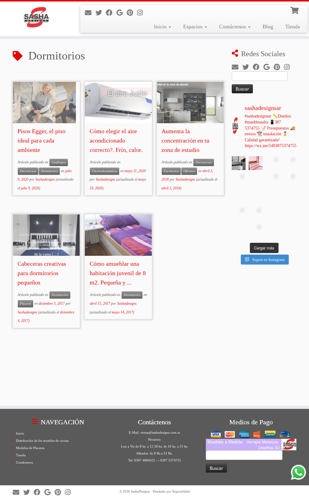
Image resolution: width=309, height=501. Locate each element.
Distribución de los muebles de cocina (42, 440)
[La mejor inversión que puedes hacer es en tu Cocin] (256, 180)
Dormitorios (49, 171)
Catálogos (59, 162)
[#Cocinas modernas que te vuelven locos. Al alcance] (289, 163)
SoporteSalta (181, 491)
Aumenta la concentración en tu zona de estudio (185, 140)
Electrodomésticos (104, 171)
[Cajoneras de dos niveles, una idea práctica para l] (272, 214)
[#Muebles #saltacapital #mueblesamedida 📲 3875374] (256, 163)
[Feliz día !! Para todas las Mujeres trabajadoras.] (256, 197)
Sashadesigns (45, 179)
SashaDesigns (140, 491)
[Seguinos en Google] (121, 13)
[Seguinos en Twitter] (100, 13)
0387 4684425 (144, 460)
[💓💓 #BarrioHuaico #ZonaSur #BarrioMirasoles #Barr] (272, 163)
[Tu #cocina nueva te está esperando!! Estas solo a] (239, 231)
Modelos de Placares (30, 448)
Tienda (292, 27)
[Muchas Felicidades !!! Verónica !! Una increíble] (256, 214)
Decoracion (28, 171)
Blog (268, 27)
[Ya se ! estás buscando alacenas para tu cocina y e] (289, 197)
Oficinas (189, 171)
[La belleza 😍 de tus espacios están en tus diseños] (289, 231)
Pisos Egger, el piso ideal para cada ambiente (41, 140)
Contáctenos (233, 27)
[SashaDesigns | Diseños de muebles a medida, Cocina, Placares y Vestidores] (36, 18)
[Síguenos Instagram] (142, 13)
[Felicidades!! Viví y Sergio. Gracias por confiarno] (272, 231)
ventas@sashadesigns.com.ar (160, 432)
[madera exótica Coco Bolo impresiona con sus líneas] (239, 180)
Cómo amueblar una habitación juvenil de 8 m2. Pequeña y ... (118, 273)
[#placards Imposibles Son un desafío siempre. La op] (239, 197)
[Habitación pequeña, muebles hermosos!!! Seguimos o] (289, 180)
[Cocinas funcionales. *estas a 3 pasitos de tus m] (272, 180)
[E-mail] (90, 13)
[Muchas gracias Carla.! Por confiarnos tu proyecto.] (239, 214)
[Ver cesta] (295, 9)
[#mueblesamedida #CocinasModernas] (239, 163)
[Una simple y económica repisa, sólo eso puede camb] (272, 197)
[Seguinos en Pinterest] (132, 13)
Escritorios (171, 171)
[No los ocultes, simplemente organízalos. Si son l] (289, 214)
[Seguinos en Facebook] (111, 13)
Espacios (193, 27)
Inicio (161, 27)
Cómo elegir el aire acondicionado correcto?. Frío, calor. (116, 140)
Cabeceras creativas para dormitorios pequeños (42, 273)
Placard (25, 303)
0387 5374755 (170, 460)
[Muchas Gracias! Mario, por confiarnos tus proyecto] (256, 231)
